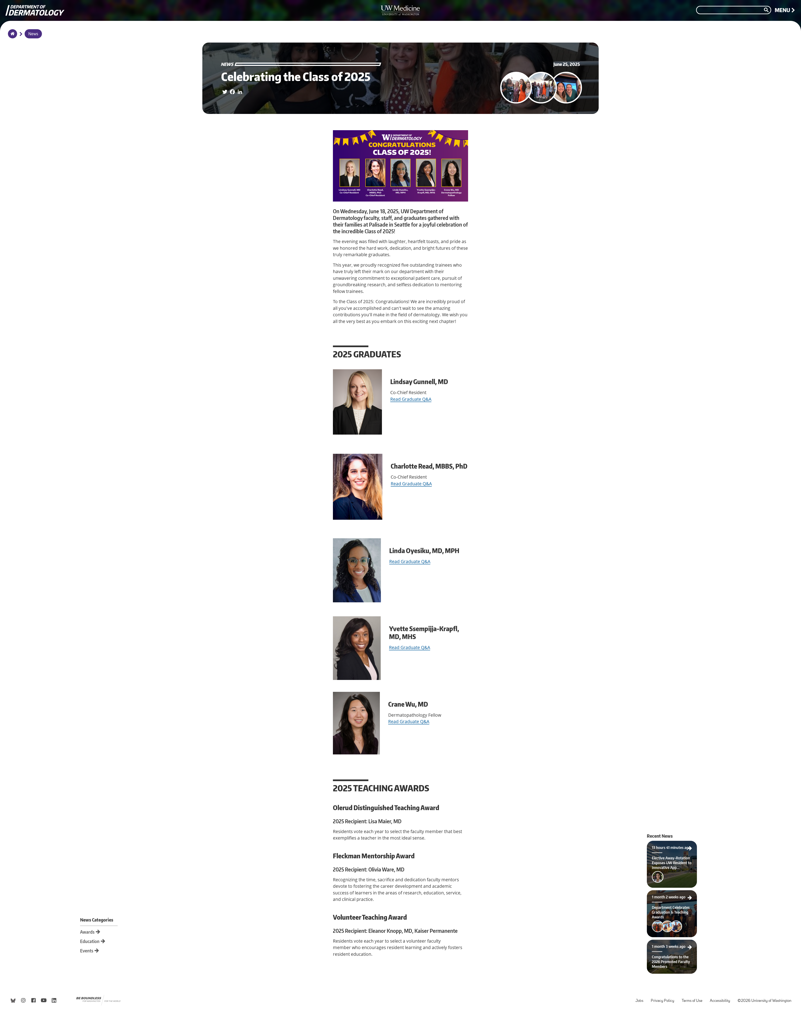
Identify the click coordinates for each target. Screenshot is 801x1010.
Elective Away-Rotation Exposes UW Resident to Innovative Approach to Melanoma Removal (672, 846)
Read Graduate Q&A (410, 399)
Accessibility (721, 999)
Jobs (641, 999)
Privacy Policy (664, 999)
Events (86, 950)
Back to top (3, 7)
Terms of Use (694, 999)
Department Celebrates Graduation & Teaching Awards (672, 895)
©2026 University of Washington (764, 1001)
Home (11, 36)
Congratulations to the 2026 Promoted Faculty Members (672, 945)
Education (89, 941)
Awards (87, 932)
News (33, 34)
